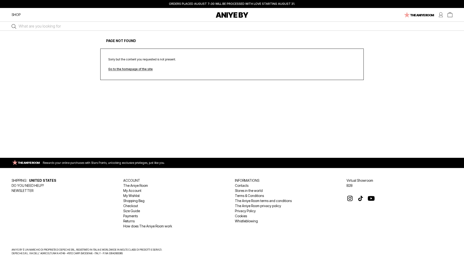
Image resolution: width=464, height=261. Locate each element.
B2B (349, 185)
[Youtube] (371, 198)
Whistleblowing (246, 221)
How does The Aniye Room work (147, 226)
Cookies (241, 216)
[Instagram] (350, 198)
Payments (130, 216)
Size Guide (131, 211)
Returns (129, 221)
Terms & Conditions (249, 196)
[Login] (440, 15)
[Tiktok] (360, 198)
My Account (132, 190)
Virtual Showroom (360, 180)
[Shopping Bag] (450, 15)
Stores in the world (249, 190)
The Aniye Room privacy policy (258, 206)
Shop (16, 15)
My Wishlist (131, 196)
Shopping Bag (134, 201)
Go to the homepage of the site (130, 69)
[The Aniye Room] (418, 15)
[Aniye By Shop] (232, 15)
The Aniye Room (135, 185)
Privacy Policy (245, 211)
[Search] (12, 26)
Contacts (241, 185)
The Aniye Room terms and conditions (263, 201)
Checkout (130, 206)
